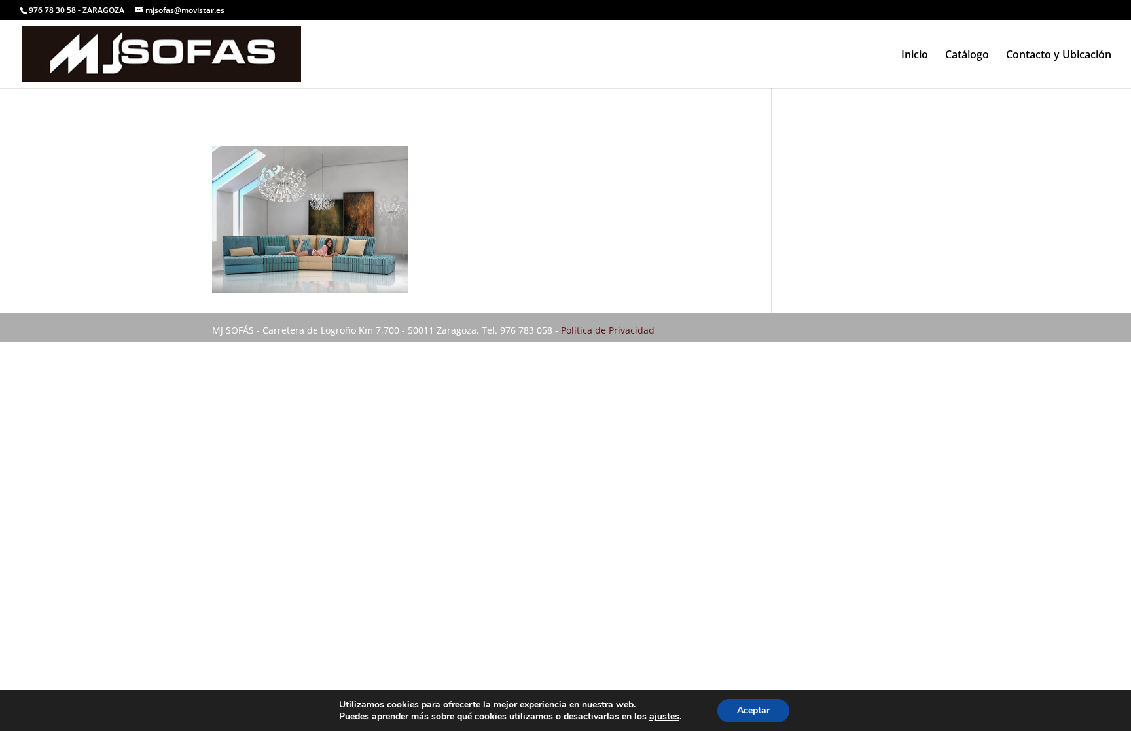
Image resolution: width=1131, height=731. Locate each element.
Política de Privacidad (608, 330)
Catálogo (967, 56)
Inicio (914, 56)
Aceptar (753, 710)
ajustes (664, 716)
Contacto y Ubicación (1058, 56)
